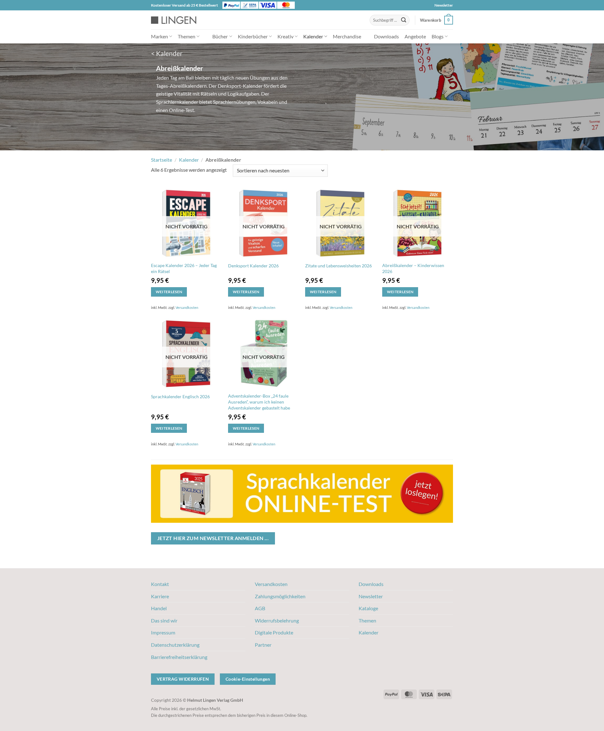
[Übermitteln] (403, 20)
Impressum (163, 632)
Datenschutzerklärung (175, 645)
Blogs (438, 36)
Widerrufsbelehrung (277, 620)
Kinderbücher (253, 36)
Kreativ (285, 36)
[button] (436, 20)
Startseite (161, 160)
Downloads (386, 36)
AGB (260, 608)
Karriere (160, 596)
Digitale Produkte (274, 632)
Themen (186, 36)
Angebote (415, 36)
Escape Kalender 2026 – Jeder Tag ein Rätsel (184, 268)
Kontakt (160, 584)
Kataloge (368, 608)
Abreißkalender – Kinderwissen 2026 (413, 268)
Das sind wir (164, 620)
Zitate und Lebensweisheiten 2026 (338, 265)
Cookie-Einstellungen (248, 679)
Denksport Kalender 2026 (253, 265)
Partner (263, 645)
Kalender (313, 36)
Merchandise (347, 36)
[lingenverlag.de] (177, 20)
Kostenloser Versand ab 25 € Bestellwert (184, 5)
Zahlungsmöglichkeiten (280, 596)
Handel (159, 608)
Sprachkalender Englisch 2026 (180, 396)
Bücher (220, 36)
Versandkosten (187, 307)
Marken (159, 36)
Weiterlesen (169, 292)
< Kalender (166, 53)
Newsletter (443, 5)
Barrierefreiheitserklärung (179, 657)
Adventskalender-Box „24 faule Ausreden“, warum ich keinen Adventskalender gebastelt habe (259, 401)
